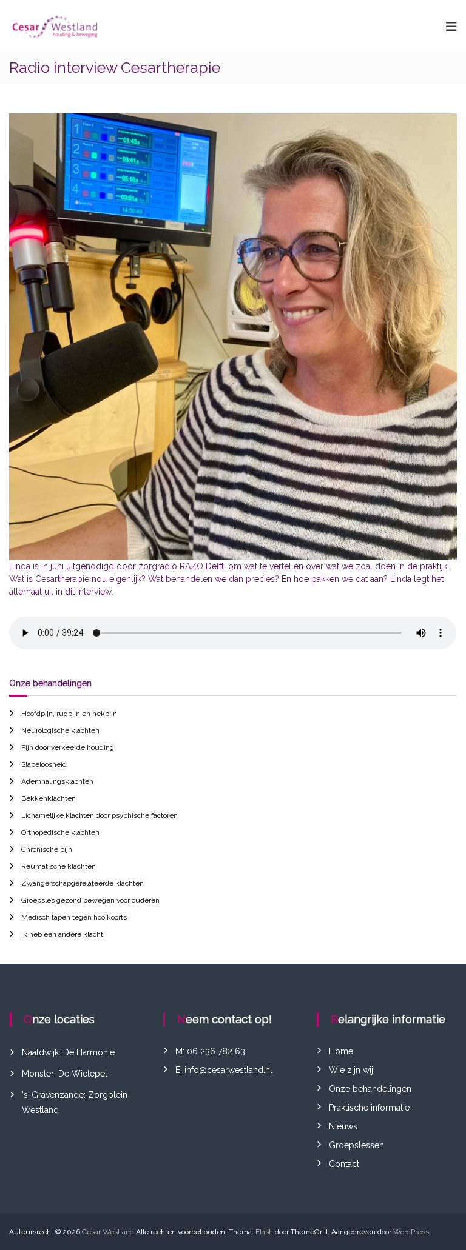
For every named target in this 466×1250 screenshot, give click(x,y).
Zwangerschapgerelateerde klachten (82, 883)
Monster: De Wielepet (64, 1073)
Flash (264, 1232)
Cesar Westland (108, 1232)
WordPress (411, 1232)
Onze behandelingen (370, 1089)
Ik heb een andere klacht (62, 934)
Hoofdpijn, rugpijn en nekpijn (69, 713)
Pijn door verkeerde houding (67, 747)
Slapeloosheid (44, 764)
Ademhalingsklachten (57, 781)
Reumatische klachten (58, 866)
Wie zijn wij (351, 1070)
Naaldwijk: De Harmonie (68, 1052)
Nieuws (343, 1126)
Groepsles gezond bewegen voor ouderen (90, 900)
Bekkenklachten (48, 798)
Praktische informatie (369, 1107)
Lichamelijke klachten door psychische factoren (99, 815)
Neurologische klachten (60, 730)
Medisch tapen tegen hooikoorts (74, 917)
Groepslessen (356, 1145)
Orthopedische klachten (60, 832)
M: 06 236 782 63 (210, 1051)
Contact (344, 1164)
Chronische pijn (46, 849)
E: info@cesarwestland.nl (223, 1070)
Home (341, 1051)
